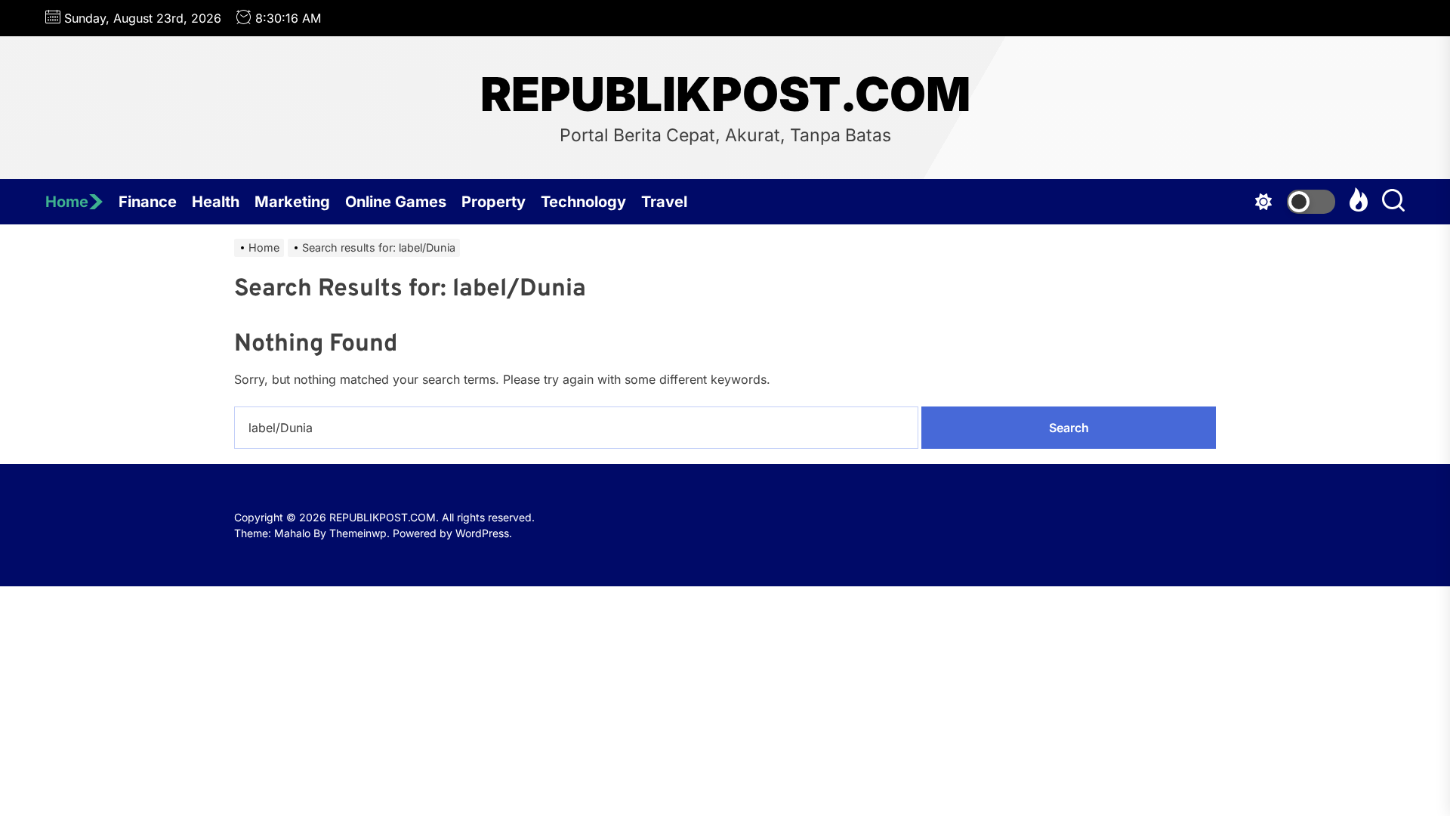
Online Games (395, 202)
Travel (664, 202)
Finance (148, 202)
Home (66, 202)
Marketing (292, 202)
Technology (583, 202)
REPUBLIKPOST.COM (725, 94)
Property (493, 202)
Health (215, 202)
